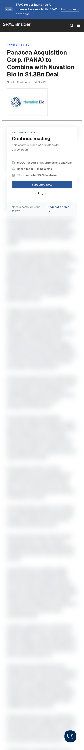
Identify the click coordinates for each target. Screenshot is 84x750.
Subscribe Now (42, 184)
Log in (42, 193)
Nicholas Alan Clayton (18, 82)
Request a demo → (58, 209)
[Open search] (71, 25)
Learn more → (70, 9)
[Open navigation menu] (78, 25)
